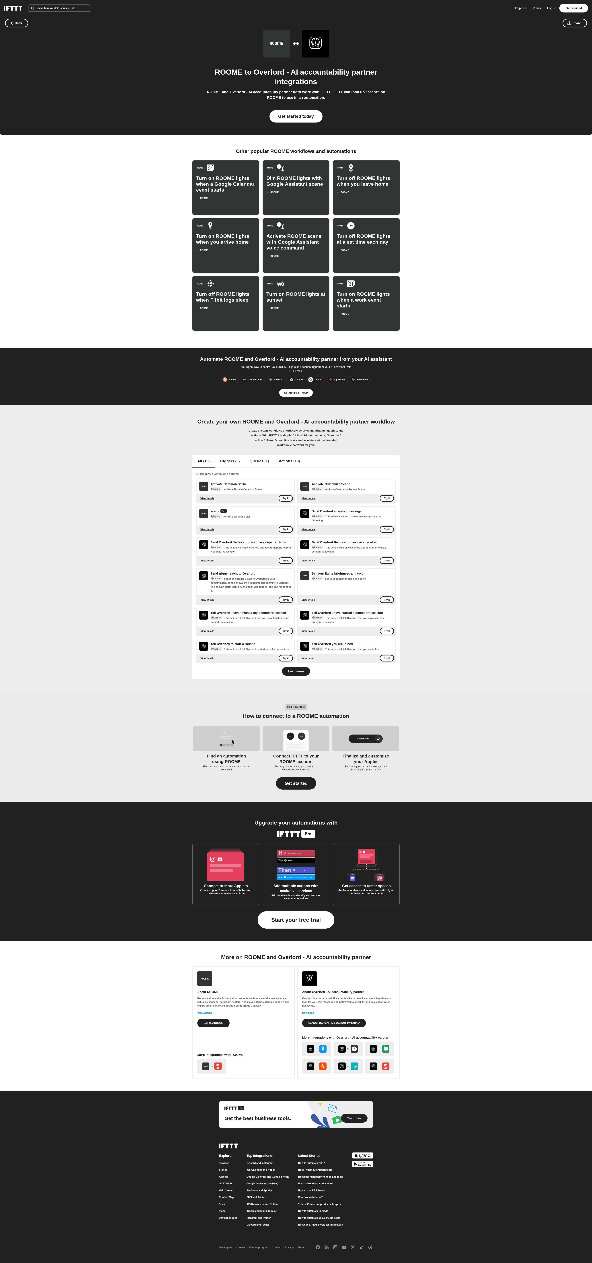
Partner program (258, 1247)
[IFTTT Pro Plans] (223, 511)
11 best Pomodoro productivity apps (319, 1204)
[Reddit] (370, 1247)
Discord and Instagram (260, 1163)
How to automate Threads (313, 1211)
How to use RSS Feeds (311, 1190)
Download (308, 1012)
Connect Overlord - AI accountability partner (334, 1023)
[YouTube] (344, 1247)
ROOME (229, 72)
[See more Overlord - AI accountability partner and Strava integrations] (316, 1066)
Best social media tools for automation (320, 1224)
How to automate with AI (312, 1163)
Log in (551, 8)
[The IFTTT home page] (13, 8)
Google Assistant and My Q (262, 1183)
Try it (286, 498)
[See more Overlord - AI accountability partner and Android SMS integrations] (379, 1049)
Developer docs (228, 1218)
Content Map (226, 1197)
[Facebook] (318, 1247)
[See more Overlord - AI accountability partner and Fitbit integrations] (348, 1066)
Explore (520, 8)
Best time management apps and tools (320, 1176)
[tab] (203, 461)
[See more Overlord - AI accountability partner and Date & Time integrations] (348, 1049)
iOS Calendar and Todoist (261, 1211)
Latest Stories (309, 1156)
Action (217, 489)
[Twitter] (353, 1247)
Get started (573, 8)
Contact (276, 1247)
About (301, 1247)
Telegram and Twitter (259, 1218)
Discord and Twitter (258, 1224)
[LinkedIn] (326, 1247)
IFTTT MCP (225, 1183)
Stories (223, 1170)
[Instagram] (335, 1247)
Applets (223, 1176)
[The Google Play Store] (362, 1165)
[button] (296, 783)
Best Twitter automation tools (315, 1170)
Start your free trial (296, 920)
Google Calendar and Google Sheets (268, 1176)
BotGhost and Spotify (259, 1190)
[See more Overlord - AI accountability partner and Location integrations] (316, 1049)
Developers (225, 1247)
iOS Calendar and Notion (261, 1170)
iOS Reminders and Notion (262, 1204)
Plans (537, 8)
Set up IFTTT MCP (296, 392)
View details (207, 498)
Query (217, 516)
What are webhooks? (310, 1197)
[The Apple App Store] (362, 1156)
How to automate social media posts (319, 1218)
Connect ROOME (213, 1023)
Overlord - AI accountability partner (315, 72)
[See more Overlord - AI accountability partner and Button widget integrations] (379, 1066)
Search (223, 1204)
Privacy (289, 1247)
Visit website (204, 1012)
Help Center (226, 1190)
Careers (240, 1247)
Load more (296, 671)
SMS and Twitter (256, 1197)
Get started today (296, 116)
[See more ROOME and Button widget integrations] (211, 1066)
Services (224, 1163)
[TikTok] (361, 1247)
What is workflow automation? (315, 1183)
